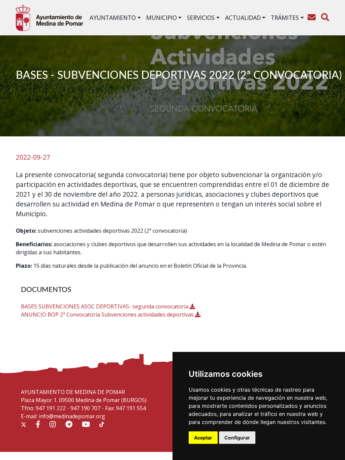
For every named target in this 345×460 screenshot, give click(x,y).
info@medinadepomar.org (72, 416)
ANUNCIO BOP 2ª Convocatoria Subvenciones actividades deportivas (108, 314)
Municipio (161, 17)
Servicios (201, 17)
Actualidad (243, 17)
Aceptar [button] (203, 437)
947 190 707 (85, 408)
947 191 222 (51, 408)
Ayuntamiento (113, 17)
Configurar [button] (237, 437)
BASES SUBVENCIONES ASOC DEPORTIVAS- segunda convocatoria (105, 306)
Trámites (285, 17)
